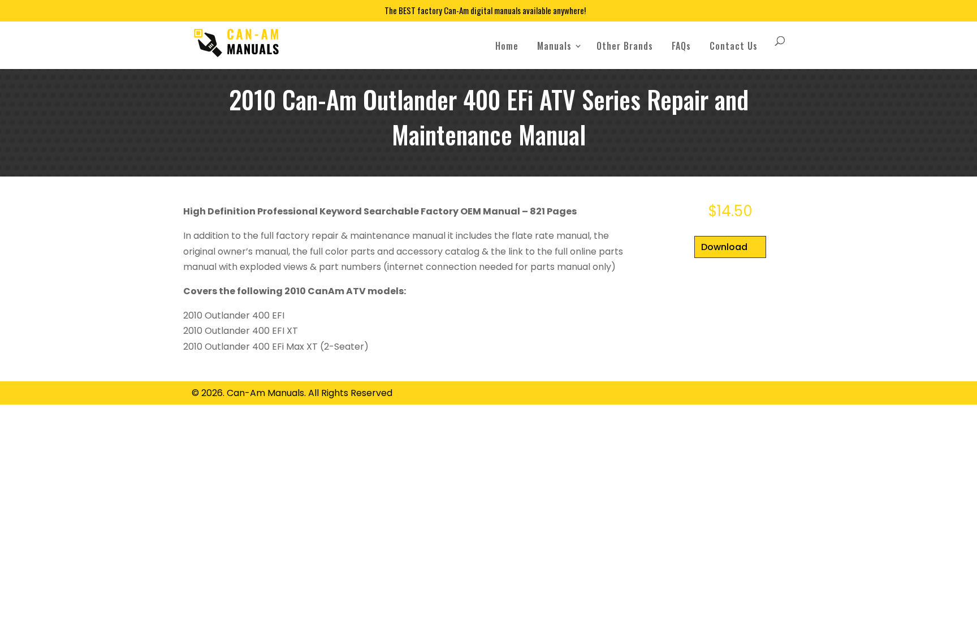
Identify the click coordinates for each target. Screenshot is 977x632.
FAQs (681, 46)
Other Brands (624, 46)
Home (506, 46)
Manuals (554, 46)
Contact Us (734, 46)
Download (724, 246)
